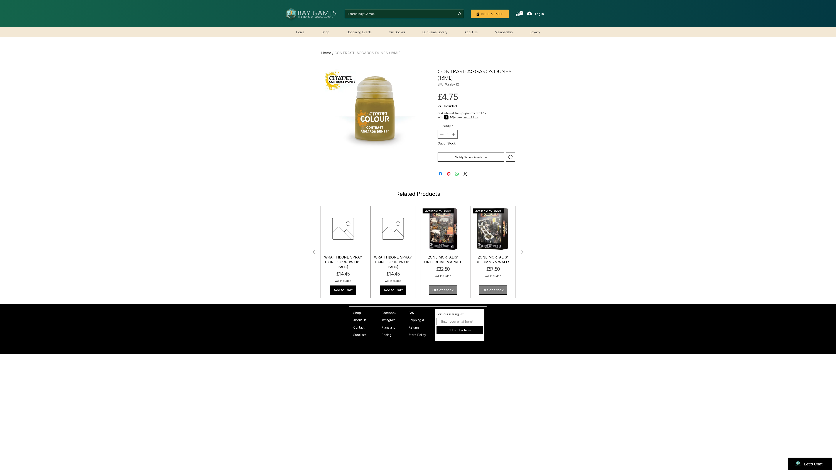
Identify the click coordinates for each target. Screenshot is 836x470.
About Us (359, 320)
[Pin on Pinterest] (448, 173)
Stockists (359, 335)
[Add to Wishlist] (510, 157)
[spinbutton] (447, 134)
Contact (358, 327)
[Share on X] (465, 173)
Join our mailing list (450, 314)
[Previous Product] (314, 252)
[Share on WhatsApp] (457, 173)
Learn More (470, 117)
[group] (418, 252)
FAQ (412, 313)
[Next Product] (522, 252)
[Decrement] (441, 134)
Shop (357, 313)
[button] (519, 13)
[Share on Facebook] (440, 173)
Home (326, 53)
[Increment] (454, 134)
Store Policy (417, 335)
